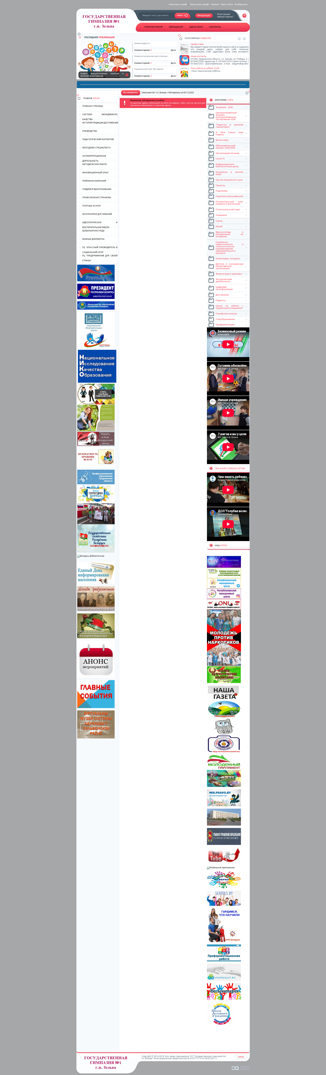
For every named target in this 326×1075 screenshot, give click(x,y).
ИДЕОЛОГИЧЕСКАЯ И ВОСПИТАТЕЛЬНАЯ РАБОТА (99, 224)
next (244, 38)
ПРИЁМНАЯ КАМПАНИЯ (94, 180)
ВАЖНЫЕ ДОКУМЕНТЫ (93, 239)
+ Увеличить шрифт (178, 4)
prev (239, 38)
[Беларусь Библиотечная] (90, 555)
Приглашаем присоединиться (206, 44)
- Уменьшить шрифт (199, 4)
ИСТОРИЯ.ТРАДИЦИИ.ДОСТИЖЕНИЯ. (100, 122)
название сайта (105, 22)
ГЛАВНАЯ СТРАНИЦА (92, 106)
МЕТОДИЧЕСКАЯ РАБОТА (94, 164)
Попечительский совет (202, 68)
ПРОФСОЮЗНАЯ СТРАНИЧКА (96, 197)
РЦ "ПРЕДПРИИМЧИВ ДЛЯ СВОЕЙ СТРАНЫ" (99, 257)
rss (244, 15)
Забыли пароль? (225, 16)
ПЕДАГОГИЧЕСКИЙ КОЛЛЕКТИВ (98, 139)
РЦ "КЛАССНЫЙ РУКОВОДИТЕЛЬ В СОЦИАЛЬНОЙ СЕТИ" (99, 249)
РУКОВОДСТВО (89, 131)
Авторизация (204, 16)
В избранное (241, 4)
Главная (215, 4)
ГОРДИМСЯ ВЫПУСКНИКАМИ (96, 189)
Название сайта (107, 1063)
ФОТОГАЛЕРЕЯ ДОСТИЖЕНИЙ (97, 214)
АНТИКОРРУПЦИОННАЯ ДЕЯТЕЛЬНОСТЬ (94, 158)
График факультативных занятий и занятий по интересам (220, 56)
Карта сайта (227, 4)
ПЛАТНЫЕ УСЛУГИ (91, 205)
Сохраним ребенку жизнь (126, 75)
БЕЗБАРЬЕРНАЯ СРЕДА (93, 230)
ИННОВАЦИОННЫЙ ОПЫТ (95, 172)
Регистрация (223, 14)
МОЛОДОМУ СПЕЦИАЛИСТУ (96, 147)
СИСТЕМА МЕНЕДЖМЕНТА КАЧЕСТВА (99, 116)
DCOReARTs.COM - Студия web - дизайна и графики (241, 1068)
